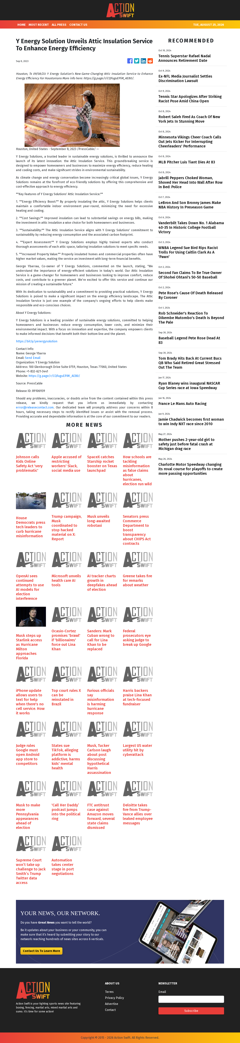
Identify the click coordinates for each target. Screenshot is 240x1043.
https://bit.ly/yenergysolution (36, 341)
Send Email (32, 358)
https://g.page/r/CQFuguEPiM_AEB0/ (54, 376)
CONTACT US (78, 24)
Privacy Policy (114, 998)
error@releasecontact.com (35, 407)
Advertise (111, 1004)
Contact (110, 1010)
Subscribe (191, 1011)
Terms (109, 992)
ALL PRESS (59, 24)
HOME (21, 24)
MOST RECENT (39, 24)
